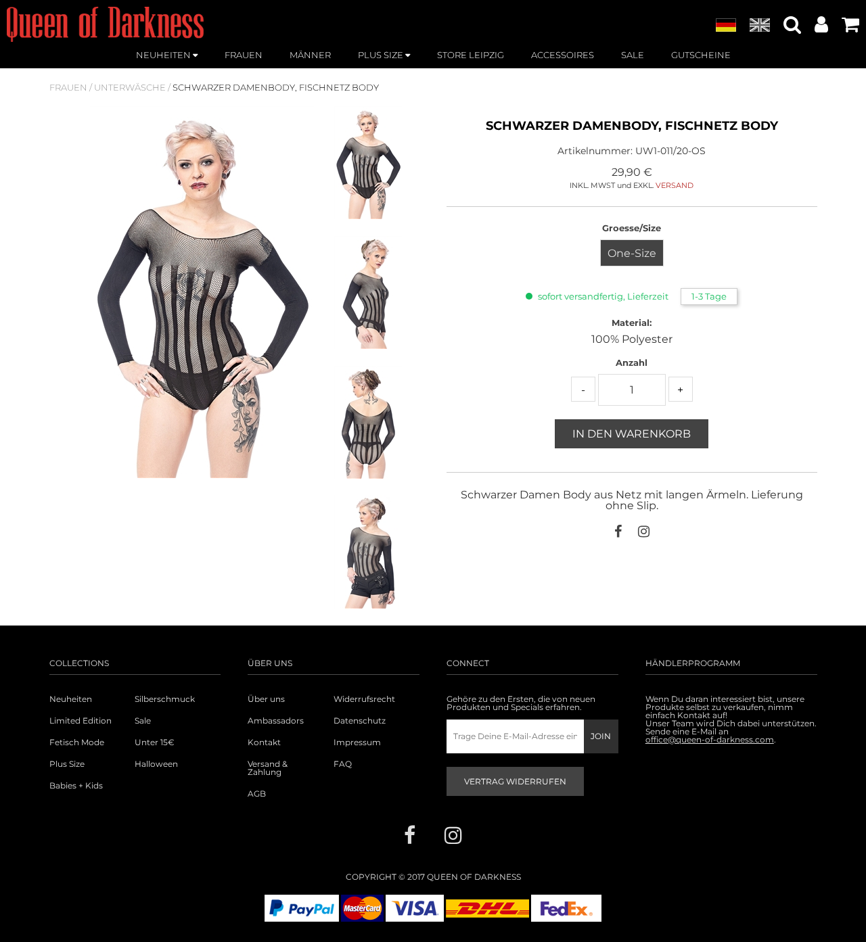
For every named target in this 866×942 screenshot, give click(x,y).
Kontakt (264, 742)
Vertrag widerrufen (515, 781)
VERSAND (674, 185)
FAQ (343, 764)
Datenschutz (360, 721)
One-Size (632, 253)
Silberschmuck (165, 699)
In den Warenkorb (631, 433)
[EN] (760, 25)
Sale (143, 721)
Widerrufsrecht (364, 699)
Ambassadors (276, 721)
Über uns (266, 699)
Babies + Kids (76, 786)
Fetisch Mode (76, 742)
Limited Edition (80, 721)
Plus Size (67, 764)
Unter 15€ (155, 742)
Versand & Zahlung (268, 768)
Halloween (156, 764)
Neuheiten (70, 699)
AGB (257, 794)
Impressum (357, 742)
